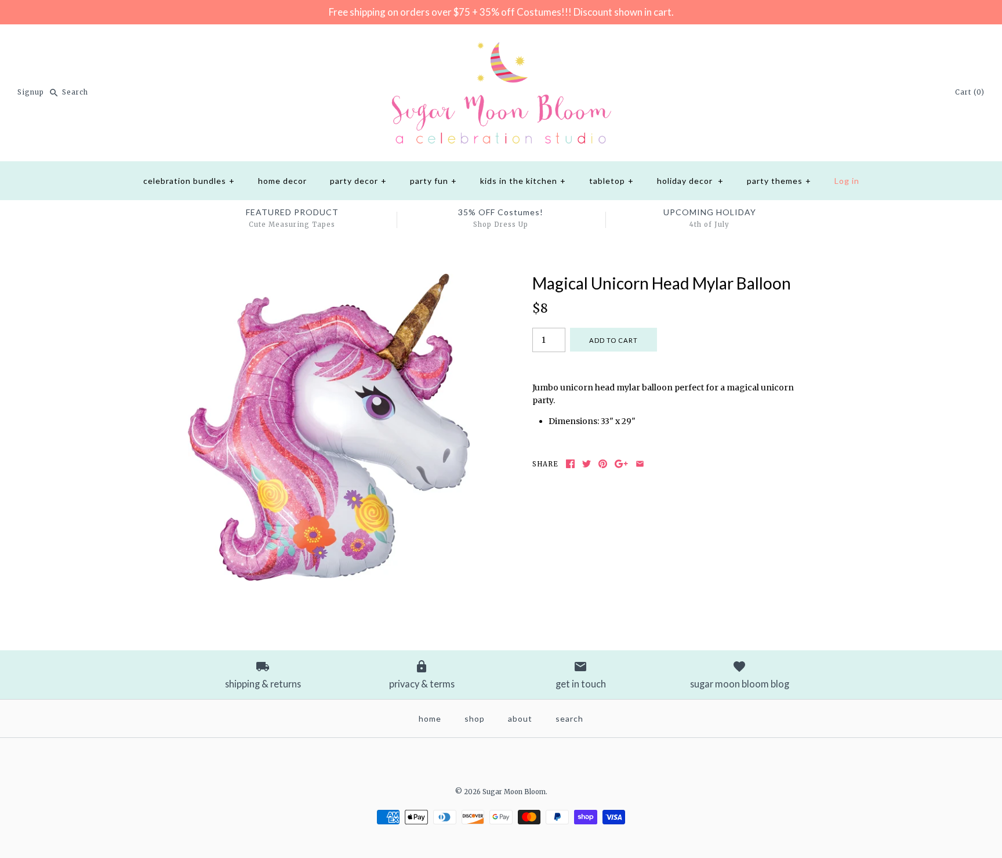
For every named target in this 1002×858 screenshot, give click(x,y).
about (520, 718)
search (569, 718)
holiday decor (690, 181)
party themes (779, 181)
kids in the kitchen (523, 181)
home (430, 718)
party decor (358, 181)
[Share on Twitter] (586, 463)
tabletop (611, 181)
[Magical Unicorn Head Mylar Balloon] (329, 280)
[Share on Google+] (621, 463)
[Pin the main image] (602, 463)
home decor (282, 181)
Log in (846, 181)
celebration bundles (189, 181)
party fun (433, 181)
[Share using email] (640, 463)
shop (474, 718)
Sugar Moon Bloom (514, 792)
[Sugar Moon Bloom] (501, 42)
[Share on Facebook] (570, 463)
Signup (30, 92)
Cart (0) (970, 92)
